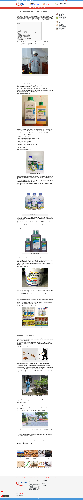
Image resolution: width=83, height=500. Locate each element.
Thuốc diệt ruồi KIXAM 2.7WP (23, 31)
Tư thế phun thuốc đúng (22, 37)
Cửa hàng (45, 7)
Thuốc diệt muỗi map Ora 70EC (23, 30)
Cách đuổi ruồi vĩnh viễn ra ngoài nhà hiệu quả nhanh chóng (62, 29)
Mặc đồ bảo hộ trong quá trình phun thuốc (24, 36)
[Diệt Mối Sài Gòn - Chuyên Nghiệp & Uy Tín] (20, 4)
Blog (50, 7)
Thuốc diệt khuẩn (44, 485)
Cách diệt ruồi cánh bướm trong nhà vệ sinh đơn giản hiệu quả (62, 25)
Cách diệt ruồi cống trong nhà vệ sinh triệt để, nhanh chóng (62, 22)
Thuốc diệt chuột (44, 483)
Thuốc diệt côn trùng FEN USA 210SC (24, 28)
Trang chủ (29, 7)
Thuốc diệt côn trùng (45, 482)
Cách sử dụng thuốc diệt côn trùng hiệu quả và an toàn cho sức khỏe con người (29, 32)
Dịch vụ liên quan (21, 39)
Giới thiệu (34, 7)
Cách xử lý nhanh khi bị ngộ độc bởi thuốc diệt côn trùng (26, 38)
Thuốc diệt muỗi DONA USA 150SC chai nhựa (25, 29)
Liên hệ (54, 7)
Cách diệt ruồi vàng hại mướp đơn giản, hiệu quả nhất (62, 18)
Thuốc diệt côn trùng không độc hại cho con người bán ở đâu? (27, 25)
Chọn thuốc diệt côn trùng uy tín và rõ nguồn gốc (25, 33)
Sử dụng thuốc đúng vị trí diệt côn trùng (24, 35)
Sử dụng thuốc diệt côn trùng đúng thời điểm (25, 34)
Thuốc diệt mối (44, 480)
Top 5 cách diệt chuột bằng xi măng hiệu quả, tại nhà (62, 14)
